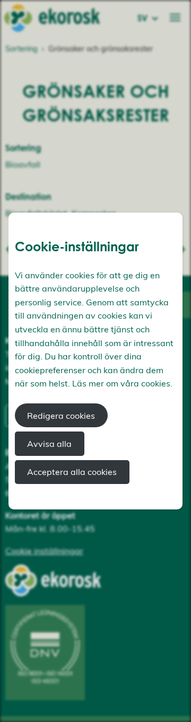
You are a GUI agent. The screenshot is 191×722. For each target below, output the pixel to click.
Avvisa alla (49, 443)
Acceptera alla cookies (72, 471)
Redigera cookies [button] (61, 415)
